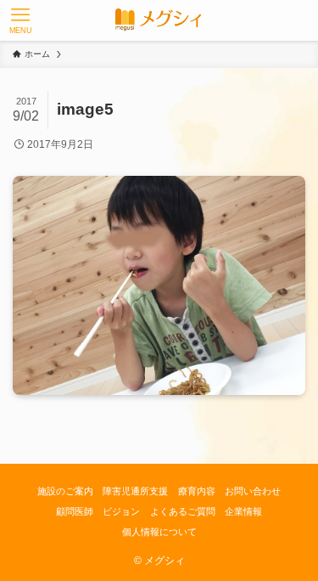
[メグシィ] (159, 20)
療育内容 (196, 491)
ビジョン (121, 511)
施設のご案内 (65, 491)
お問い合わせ (253, 491)
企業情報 (243, 511)
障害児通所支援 (135, 491)
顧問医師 (74, 511)
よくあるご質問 (182, 511)
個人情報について (159, 532)
